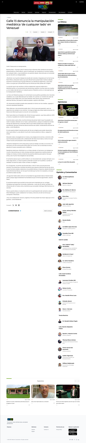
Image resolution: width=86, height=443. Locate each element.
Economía (30, 12)
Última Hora (16, 12)
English (33, 431)
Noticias (23, 12)
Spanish (33, 429)
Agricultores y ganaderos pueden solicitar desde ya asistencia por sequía (67, 53)
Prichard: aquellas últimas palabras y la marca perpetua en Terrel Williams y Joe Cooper (68, 152)
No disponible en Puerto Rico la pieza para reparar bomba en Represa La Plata (68, 42)
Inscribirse (81, 1)
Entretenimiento (52, 12)
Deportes (44, 12)
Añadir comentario (48, 210)
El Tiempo (70, 12)
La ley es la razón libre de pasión (66, 162)
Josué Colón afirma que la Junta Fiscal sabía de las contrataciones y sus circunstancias (67, 75)
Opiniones (37, 12)
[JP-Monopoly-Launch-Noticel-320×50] (43, 2)
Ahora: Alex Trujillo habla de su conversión (15, 401)
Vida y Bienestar (62, 12)
